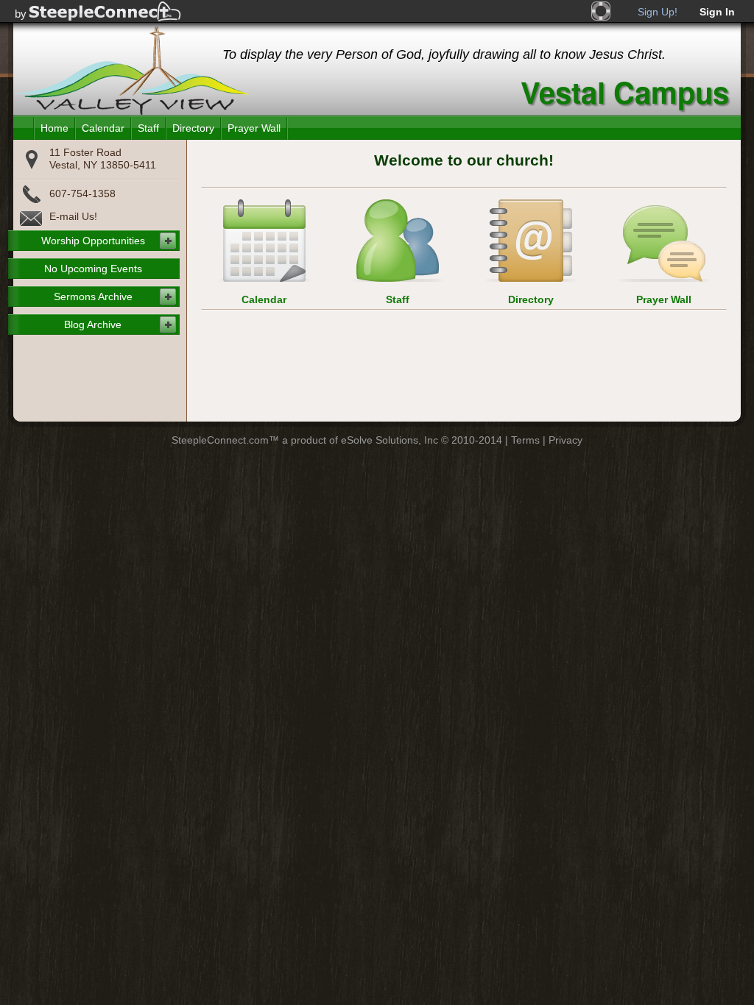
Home (54, 128)
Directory (193, 128)
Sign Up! (657, 12)
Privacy (565, 440)
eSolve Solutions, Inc (389, 440)
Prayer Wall (254, 128)
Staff (148, 128)
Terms (525, 440)
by (21, 13)
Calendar (103, 128)
